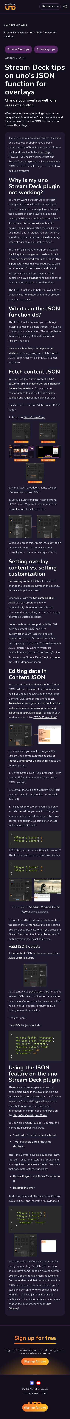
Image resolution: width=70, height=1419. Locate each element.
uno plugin (45, 152)
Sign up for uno (35, 1407)
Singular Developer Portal (30, 1115)
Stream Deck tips (18, 49)
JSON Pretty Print (45, 717)
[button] (50, 6)
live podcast (31, 278)
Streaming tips (46, 49)
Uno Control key (34, 417)
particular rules (39, 991)
